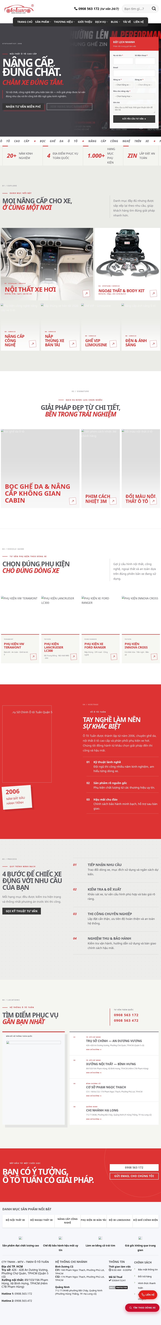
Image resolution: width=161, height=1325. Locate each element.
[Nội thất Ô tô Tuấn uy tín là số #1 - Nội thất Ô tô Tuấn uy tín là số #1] (22, 9)
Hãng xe (117, 79)
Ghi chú (116, 102)
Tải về (127, 22)
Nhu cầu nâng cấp (121, 91)
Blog (114, 22)
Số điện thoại (141, 55)
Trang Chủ (25, 22)
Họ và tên (118, 55)
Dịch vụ (100, 22)
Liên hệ (139, 22)
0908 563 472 (126, 1020)
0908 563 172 (88, 8)
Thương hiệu (63, 22)
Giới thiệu (85, 22)
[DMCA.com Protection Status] (118, 1287)
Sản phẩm (42, 22)
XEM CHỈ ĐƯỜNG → (94, 1049)
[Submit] (154, 9)
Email (115, 67)
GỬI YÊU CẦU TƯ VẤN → (134, 118)
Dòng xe (139, 79)
